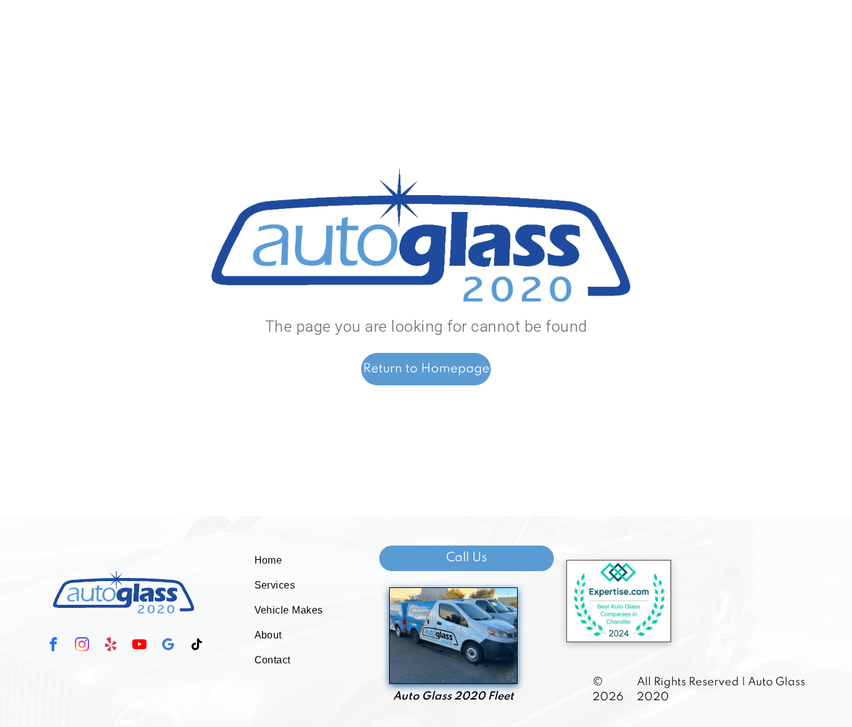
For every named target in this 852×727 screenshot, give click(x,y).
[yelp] (111, 645)
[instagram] (82, 645)
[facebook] (53, 645)
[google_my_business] (168, 645)
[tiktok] (197, 645)
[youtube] (139, 645)
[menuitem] (296, 560)
